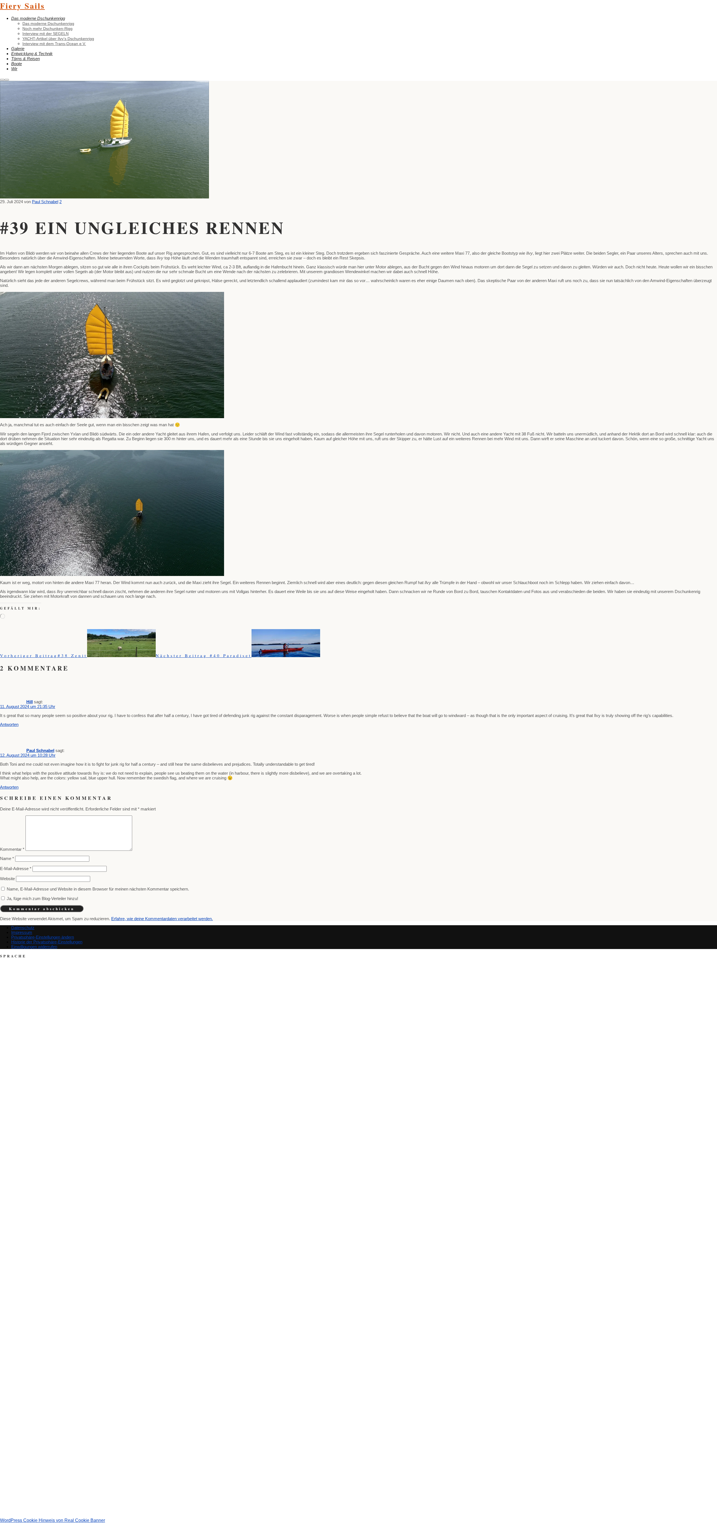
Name (7, 858)
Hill (29, 701)
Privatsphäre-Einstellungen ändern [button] (42, 937)
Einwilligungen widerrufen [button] (34, 946)
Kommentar (12, 849)
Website (7, 878)
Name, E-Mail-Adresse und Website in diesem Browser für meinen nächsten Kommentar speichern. (98, 889)
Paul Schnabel (40, 750)
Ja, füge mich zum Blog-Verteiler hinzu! (42, 898)
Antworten (9, 724)
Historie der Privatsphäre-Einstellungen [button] (46, 941)
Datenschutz (22, 927)
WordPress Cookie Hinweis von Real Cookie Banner (52, 1520)
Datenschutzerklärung (399, 1506)
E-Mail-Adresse (15, 868)
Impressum (21, 932)
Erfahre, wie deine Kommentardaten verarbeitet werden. (162, 918)
